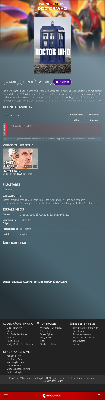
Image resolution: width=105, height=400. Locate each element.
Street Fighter (46, 334)
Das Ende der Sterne (17, 334)
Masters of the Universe (84, 337)
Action (50, 214)
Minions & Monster (82, 334)
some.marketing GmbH (36, 378)
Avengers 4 (45, 331)
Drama (57, 214)
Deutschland (15, 115)
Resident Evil (13, 340)
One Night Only (14, 327)
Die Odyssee (79, 340)
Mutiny (10, 331)
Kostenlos (94, 114)
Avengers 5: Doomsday (51, 327)
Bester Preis (76, 114)
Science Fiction (27, 214)
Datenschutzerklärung (52, 380)
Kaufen (94, 120)
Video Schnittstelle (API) (18, 368)
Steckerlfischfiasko (49, 344)
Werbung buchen (15, 362)
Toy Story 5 (78, 331)
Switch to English (15, 372)
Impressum (89, 378)
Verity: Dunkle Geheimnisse (20, 344)
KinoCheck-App (14, 359)
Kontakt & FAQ (14, 355)
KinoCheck (14, 378)
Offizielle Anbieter (17, 107)
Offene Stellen (14, 365)
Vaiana (76, 344)
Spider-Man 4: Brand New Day (87, 327)
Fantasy (66, 214)
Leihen (76, 120)
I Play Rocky (45, 337)
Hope (43, 340)
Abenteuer (41, 214)
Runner (10, 337)
